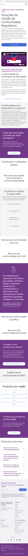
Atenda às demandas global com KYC (14, 363)
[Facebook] (11, 540)
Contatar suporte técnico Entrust (7, 508)
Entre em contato (14, 44)
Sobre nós (17, 504)
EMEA (14, 400)
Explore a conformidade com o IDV (13, 98)
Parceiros (16, 507)
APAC (14, 404)
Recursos (16, 526)
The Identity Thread (4, 526)
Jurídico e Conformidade (19, 530)
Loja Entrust (17, 525)
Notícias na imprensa (4, 525)
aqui (11, 495)
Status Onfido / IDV (18, 523)
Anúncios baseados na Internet (6, 547)
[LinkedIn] (17, 540)
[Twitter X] (8, 540)
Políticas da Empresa (11, 548)
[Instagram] (14, 540)
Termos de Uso (3, 548)
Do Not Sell (3, 550)
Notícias (2, 523)
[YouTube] (20, 540)
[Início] (3, 4)
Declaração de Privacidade (9, 545)
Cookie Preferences (20, 548)
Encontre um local (4, 509)
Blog (23, 1)
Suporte (16, 505)
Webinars (16, 515)
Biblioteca (16, 528)
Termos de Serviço (17, 547)
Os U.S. (14, 396)
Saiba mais (14, 153)
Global (14, 392)
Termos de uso (17, 496)
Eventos (16, 513)
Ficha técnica (17, 516)
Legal (2, 545)
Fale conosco (14, 432)
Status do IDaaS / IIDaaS (19, 522)
